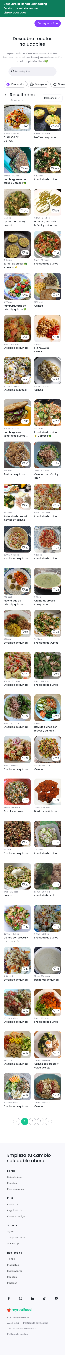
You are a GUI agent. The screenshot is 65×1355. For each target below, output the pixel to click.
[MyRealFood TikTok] (44, 1299)
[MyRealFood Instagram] (20, 1299)
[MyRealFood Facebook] (8, 1299)
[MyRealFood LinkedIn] (32, 1299)
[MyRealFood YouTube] (56, 1299)
